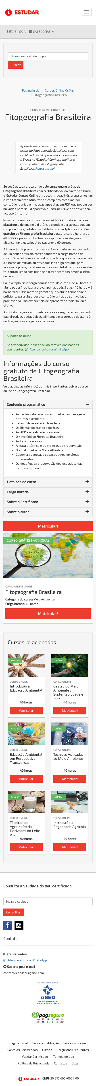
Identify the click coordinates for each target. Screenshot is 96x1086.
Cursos (47, 1050)
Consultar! (13, 912)
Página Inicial (31, 90)
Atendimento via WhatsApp (49, 349)
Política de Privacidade (34, 1063)
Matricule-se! (44, 168)
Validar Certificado (35, 1056)
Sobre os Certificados (22, 1050)
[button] (48, 404)
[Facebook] (7, 925)
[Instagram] (19, 925)
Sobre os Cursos (75, 1043)
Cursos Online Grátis (59, 90)
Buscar (16, 65)
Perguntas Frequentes (73, 1050)
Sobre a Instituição (45, 1043)
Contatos (60, 1063)
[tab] (48, 404)
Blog (75, 1063)
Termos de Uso (63, 1056)
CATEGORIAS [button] (41, 31)
